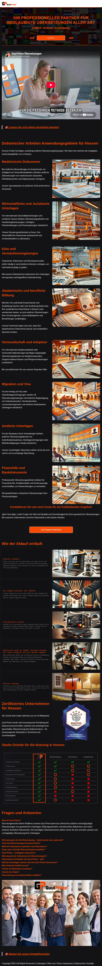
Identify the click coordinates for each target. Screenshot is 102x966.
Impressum (68, 963)
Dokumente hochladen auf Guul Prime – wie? (23, 859)
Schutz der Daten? (10, 872)
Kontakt (90, 963)
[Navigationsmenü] (97, 3)
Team (59, 963)
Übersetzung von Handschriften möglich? (21, 875)
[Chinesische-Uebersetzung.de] (9, 3)
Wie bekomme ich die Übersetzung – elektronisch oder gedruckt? (32, 840)
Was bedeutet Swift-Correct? (15, 865)
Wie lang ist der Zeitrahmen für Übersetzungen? (24, 856)
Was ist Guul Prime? (11, 820)
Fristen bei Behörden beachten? (17, 869)
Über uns (51, 963)
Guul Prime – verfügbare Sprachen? (19, 853)
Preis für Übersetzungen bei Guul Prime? (21, 843)
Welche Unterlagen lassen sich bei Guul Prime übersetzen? (30, 862)
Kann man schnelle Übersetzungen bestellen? (23, 850)
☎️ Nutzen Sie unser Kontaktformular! (27, 954)
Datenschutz (79, 963)
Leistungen (41, 963)
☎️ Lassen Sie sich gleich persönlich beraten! (32, 127)
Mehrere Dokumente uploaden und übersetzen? (24, 846)
